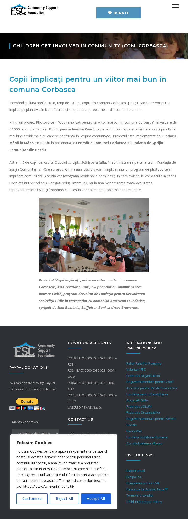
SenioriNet (134, 431)
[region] (64, 471)
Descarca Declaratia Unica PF (147, 489)
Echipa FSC (134, 477)
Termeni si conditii (139, 495)
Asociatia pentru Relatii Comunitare (151, 388)
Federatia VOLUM (139, 406)
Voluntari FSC (136, 370)
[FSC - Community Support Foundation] (33, 9)
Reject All (64, 498)
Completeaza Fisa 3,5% (143, 483)
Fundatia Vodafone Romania (146, 437)
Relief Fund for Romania (143, 363)
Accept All (96, 498)
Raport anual (135, 471)
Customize (32, 498)
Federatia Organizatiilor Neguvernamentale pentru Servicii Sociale (151, 419)
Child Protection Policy (144, 501)
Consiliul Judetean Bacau (144, 443)
